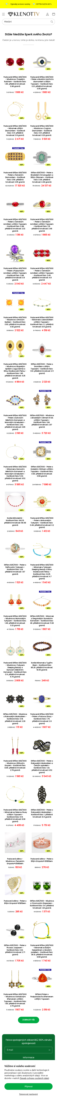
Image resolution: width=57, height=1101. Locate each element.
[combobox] (28, 22)
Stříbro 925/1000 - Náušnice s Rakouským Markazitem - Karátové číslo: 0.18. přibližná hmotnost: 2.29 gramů (15, 719)
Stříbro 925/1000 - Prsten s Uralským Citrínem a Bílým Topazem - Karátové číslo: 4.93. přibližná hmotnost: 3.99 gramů (42, 471)
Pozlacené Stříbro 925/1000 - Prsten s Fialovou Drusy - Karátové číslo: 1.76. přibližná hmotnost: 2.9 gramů (41, 719)
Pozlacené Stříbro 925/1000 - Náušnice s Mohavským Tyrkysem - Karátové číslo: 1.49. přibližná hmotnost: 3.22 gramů (15, 621)
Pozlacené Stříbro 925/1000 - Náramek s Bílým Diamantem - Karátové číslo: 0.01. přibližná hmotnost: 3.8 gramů (15, 130)
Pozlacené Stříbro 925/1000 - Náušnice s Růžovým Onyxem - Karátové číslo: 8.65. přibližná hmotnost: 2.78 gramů (15, 765)
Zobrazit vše (28, 1019)
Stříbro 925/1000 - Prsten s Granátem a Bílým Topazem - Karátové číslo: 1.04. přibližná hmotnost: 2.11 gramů (42, 369)
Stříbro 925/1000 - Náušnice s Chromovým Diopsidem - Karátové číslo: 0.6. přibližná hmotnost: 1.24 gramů (42, 904)
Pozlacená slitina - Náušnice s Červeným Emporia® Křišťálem (15, 861)
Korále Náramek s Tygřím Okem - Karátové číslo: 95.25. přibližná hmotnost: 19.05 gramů (42, 666)
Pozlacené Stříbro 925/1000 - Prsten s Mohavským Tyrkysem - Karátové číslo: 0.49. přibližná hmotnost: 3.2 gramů (42, 523)
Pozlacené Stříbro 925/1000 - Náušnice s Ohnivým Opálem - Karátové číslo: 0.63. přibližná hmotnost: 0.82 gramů (15, 322)
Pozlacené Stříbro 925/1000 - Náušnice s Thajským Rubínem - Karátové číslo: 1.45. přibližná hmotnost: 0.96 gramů (15, 81)
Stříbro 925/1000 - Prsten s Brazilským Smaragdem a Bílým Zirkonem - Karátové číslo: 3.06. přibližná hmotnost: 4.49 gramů (42, 177)
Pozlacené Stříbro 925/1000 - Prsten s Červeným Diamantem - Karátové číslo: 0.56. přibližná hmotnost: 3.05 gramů (15, 177)
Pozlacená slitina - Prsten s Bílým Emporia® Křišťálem (42, 860)
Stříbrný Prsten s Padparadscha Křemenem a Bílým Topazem (41, 996)
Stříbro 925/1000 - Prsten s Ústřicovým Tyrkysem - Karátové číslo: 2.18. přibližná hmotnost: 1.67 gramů (15, 569)
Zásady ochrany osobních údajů (34, 1078)
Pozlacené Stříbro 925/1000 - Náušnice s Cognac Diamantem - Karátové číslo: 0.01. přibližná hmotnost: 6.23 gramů (41, 130)
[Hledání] (52, 22)
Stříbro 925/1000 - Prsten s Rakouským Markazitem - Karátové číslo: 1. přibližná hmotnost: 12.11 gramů (42, 813)
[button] (3, 14)
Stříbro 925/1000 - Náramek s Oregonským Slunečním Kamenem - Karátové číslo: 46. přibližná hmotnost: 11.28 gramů (42, 621)
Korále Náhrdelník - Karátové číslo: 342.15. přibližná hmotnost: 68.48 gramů (15, 521)
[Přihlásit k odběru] (49, 1050)
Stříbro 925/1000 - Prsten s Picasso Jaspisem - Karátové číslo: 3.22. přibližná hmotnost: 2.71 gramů (15, 950)
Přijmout (29, 1086)
